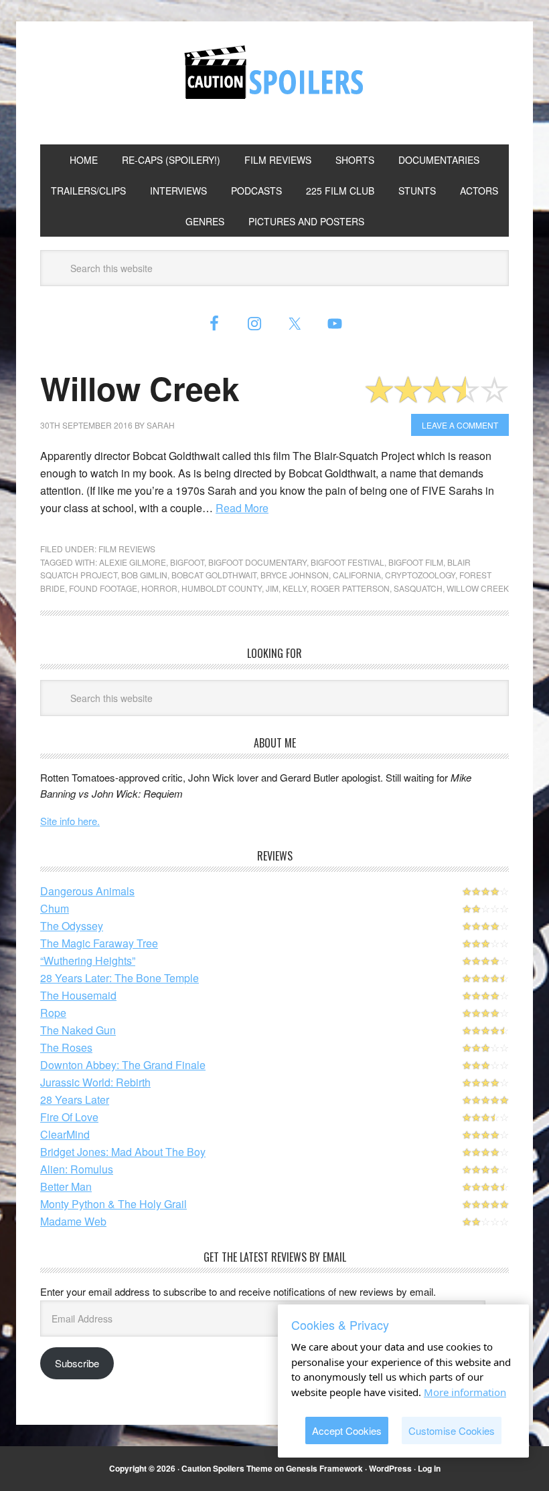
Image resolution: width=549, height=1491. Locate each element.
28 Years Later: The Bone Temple (119, 978)
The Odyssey (71, 925)
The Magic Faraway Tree (99, 943)
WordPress (390, 1468)
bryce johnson (294, 574)
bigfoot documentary (257, 562)
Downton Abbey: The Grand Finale (123, 1064)
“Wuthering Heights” (87, 960)
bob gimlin (144, 574)
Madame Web (73, 1221)
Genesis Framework (324, 1468)
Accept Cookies (347, 1430)
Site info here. (70, 821)
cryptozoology (420, 574)
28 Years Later (74, 1099)
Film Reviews (126, 548)
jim (272, 588)
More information (465, 1392)
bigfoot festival (347, 562)
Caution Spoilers (274, 72)
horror (159, 588)
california (357, 574)
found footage (103, 588)
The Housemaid (78, 995)
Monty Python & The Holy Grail (113, 1204)
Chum (54, 908)
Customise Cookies (451, 1430)
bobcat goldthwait (213, 574)
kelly (295, 588)
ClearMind (65, 1134)
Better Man (66, 1186)
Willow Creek (140, 388)
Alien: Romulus (76, 1169)
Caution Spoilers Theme (226, 1468)
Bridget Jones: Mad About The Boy (123, 1151)
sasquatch (418, 588)
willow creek (478, 588)
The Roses (66, 1047)
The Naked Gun (78, 1030)
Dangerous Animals (87, 891)
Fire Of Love (69, 1117)
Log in (429, 1468)
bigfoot (187, 562)
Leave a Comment (460, 425)
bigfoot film (415, 562)
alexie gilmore (132, 562)
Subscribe (77, 1363)
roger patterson (350, 588)
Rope (53, 1012)
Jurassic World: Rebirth (95, 1082)
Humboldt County (221, 588)
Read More (242, 507)
